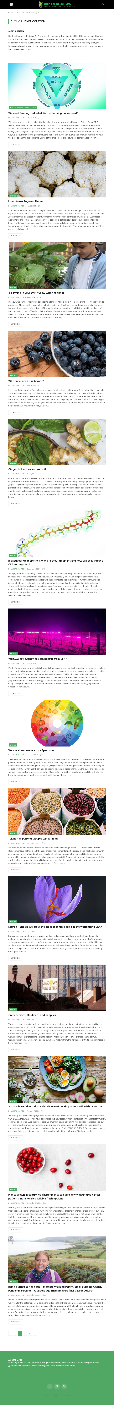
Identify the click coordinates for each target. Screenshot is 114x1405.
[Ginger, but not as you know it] (57, 442)
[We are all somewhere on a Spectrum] (57, 723)
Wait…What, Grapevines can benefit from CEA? (37, 659)
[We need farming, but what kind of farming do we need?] (57, 86)
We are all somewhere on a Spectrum (31, 750)
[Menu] (11, 4)
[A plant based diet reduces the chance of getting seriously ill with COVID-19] (57, 1079)
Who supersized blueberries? (26, 381)
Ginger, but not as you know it (27, 469)
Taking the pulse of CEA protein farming (33, 839)
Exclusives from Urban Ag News (23, 108)
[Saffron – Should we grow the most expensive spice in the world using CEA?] (57, 899)
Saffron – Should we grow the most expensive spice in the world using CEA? (55, 927)
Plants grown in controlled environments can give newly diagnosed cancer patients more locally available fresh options (54, 1197)
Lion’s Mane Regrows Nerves (25, 201)
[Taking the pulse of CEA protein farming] (57, 811)
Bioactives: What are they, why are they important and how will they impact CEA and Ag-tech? (55, 563)
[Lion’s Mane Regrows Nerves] (57, 174)
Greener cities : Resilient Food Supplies (32, 1015)
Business (13, 653)
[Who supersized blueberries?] (57, 354)
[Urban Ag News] (57, 4)
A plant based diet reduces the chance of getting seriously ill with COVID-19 (55, 1107)
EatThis (13, 196)
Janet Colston (16, 31)
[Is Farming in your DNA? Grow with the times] (57, 265)
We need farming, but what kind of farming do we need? (43, 113)
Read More (15, 144)
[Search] (102, 4)
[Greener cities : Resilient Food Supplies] (57, 988)
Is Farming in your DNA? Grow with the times (36, 293)
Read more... (82, 1365)
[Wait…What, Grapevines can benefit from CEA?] (57, 632)
